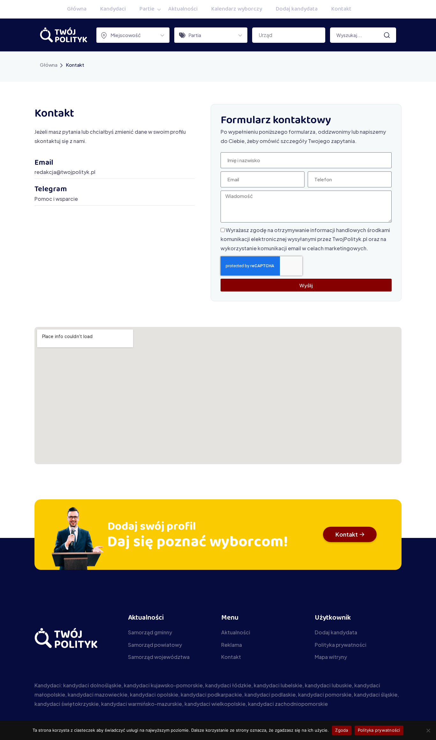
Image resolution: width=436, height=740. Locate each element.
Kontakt (341, 9)
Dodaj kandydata (297, 9)
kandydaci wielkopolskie (214, 703)
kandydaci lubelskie (278, 685)
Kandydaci (113, 9)
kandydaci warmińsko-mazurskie (141, 703)
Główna (76, 9)
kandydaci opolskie (154, 694)
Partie (146, 9)
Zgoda (341, 730)
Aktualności (183, 9)
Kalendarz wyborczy (236, 9)
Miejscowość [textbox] (125, 35)
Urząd (265, 35)
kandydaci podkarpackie (211, 694)
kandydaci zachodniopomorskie (288, 703)
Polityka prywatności (379, 730)
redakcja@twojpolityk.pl (64, 172)
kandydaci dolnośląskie (92, 685)
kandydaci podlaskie (270, 694)
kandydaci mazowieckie (97, 694)
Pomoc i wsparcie (56, 198)
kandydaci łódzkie (228, 685)
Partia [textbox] (194, 35)
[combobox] (132, 35)
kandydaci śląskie (375, 694)
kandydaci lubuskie (328, 685)
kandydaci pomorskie (324, 694)
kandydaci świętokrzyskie (66, 703)
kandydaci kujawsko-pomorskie (163, 685)
